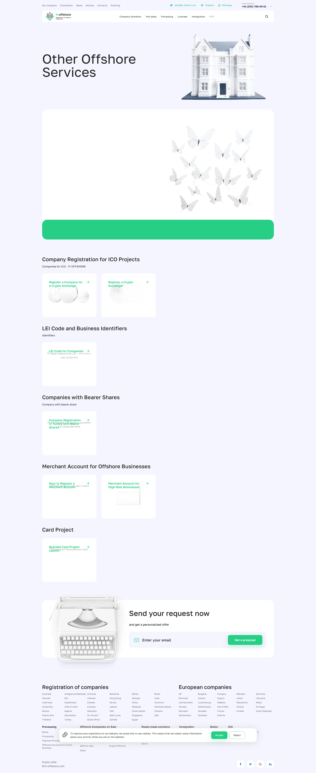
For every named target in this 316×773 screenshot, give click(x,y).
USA (156, 715)
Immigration (198, 16)
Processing (167, 16)
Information (66, 5)
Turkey (68, 719)
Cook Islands (138, 711)
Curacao (91, 706)
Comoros (159, 702)
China (135, 702)
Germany (260, 694)
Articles (90, 5)
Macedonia (242, 702)
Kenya (113, 702)
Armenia (91, 694)
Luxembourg (204, 702)
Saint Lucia (115, 715)
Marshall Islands (162, 706)
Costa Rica (47, 706)
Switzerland (185, 715)
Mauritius (92, 711)
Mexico (45, 711)
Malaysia (136, 706)
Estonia (221, 715)
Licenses (182, 16)
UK (180, 694)
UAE (112, 711)
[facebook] (240, 764)
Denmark (183, 698)
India (156, 698)
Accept (219, 735)
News (79, 5)
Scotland (202, 715)
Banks (145, 743)
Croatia (240, 711)
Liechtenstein (186, 702)
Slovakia (202, 711)
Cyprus (220, 698)
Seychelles (70, 715)
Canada (91, 702)
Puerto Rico (48, 715)
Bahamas (114, 694)
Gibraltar (241, 694)
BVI (66, 698)
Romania (183, 711)
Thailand (46, 719)
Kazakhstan (70, 702)
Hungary (221, 694)
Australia (46, 694)
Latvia (239, 698)
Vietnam (91, 698)
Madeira (221, 702)
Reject (237, 735)
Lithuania (260, 698)
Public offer (49, 762)
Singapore (137, 715)
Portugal (260, 706)
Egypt (135, 719)
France (220, 711)
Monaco (183, 706)
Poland (240, 706)
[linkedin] (270, 764)
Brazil (157, 694)
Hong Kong (115, 698)
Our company (49, 5)
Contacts (102, 5)
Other (83, 750)
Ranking (115, 5)
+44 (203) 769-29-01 (254, 6)
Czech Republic (264, 711)
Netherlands (204, 706)
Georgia (136, 698)
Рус (212, 16)
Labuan (113, 706)
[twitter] (250, 764)
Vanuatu (46, 698)
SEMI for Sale (86, 746)
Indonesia (47, 702)
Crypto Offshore (117, 746)
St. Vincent (92, 715)
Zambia (113, 719)
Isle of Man (222, 706)
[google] (260, 764)
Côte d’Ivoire (71, 706)
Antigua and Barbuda (75, 694)
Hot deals (151, 16)
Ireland (201, 698)
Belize (135, 694)
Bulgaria (202, 694)
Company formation (130, 16)
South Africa (93, 719)
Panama (158, 711)
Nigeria (68, 711)
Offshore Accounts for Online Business (57, 746)
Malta (259, 702)
